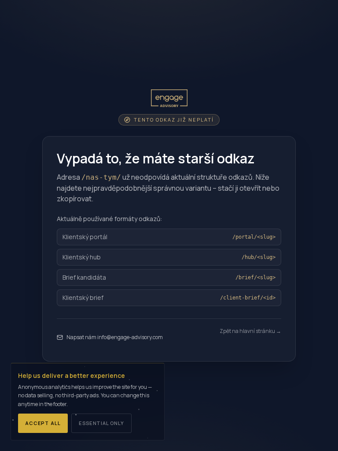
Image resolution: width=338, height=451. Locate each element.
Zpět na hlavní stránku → (250, 331)
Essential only (101, 423)
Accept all (43, 423)
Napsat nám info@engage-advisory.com (114, 337)
